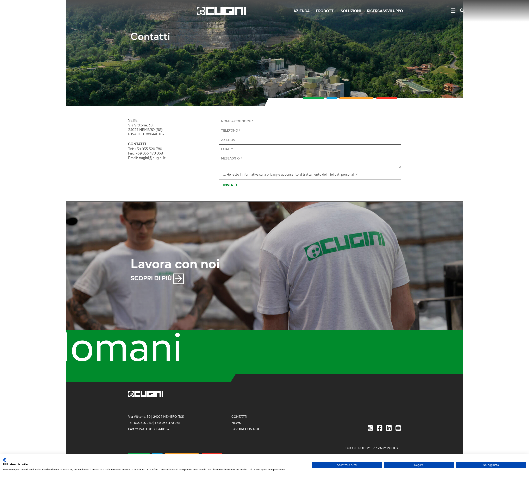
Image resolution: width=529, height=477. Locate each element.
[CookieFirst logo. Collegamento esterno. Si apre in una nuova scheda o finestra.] (4, 460)
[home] (221, 10)
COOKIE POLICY (358, 448)
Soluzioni (351, 10)
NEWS (236, 423)
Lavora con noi (175, 263)
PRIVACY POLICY (385, 448)
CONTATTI (137, 144)
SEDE (133, 120)
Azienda (301, 10)
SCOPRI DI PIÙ (152, 278)
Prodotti (325, 10)
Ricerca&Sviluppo (385, 10)
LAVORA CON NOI (245, 429)
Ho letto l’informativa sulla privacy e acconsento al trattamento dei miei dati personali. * (292, 174)
